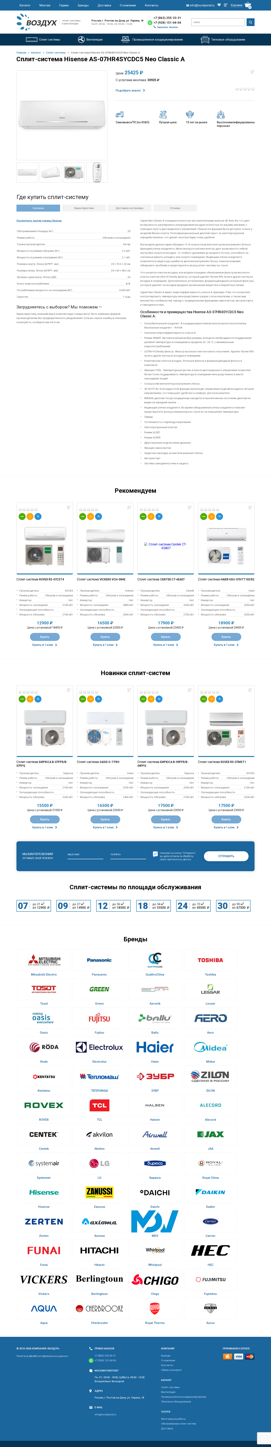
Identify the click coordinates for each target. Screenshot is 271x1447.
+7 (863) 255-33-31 (167, 18)
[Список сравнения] (226, 5)
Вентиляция (168, 1392)
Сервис (64, 5)
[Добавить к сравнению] (69, 508)
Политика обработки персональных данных (42, 1356)
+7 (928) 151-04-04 (167, 22)
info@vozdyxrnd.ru (105, 1414)
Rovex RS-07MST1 (233, 762)
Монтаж (44, 5)
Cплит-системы (56, 52)
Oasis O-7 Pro (109, 762)
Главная (21, 52)
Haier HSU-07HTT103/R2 (237, 579)
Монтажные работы (173, 1418)
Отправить (226, 856)
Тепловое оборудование (176, 1401)
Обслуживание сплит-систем (178, 1423)
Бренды (83, 5)
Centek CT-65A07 (172, 579)
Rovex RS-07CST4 (51, 579)
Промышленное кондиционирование (183, 1396)
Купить (44, 636)
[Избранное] (219, 5)
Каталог (25, 5)
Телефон (115, 854)
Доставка (104, 5)
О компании (128, 5)
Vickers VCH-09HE (112, 579)
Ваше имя (73, 854)
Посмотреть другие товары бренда (39, 220)
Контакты (151, 5)
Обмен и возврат (171, 1369)
